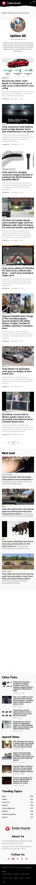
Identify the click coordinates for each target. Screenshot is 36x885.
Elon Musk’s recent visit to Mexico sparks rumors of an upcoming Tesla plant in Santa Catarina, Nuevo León (17, 418)
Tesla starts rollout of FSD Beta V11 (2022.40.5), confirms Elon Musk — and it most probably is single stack (18, 272)
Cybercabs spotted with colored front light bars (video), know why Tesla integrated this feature (18, 511)
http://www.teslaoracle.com (18, 39)
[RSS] (26, 858)
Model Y (5, 366)
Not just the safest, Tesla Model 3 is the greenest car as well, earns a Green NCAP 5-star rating (18, 84)
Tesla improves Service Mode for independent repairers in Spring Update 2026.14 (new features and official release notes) (23, 725)
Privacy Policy (28, 867)
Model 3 (5, 78)
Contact (4, 871)
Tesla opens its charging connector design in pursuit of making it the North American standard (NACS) (17, 176)
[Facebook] (17, 858)
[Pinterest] (22, 858)
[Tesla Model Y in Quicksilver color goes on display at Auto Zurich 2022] (18, 356)
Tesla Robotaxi (7, 474)
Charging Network (9, 169)
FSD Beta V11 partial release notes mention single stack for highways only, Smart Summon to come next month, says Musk (18, 224)
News (4, 124)
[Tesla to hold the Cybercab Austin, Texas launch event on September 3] (18, 465)
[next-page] (22, 443)
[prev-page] (3, 443)
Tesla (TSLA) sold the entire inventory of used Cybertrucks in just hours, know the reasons (22, 712)
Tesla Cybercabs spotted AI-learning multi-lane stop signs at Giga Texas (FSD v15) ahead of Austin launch (17, 576)
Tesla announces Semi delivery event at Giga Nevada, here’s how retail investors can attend (18, 129)
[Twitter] (8, 858)
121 (18, 443)
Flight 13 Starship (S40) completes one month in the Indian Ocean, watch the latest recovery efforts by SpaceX (23, 756)
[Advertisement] (18, 615)
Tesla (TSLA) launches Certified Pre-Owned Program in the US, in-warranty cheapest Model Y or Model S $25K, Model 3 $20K (23, 686)
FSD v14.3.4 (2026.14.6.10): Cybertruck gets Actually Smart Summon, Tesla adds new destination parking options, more (23, 700)
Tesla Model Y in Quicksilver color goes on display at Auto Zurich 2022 (17, 371)
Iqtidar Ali (5, 99)
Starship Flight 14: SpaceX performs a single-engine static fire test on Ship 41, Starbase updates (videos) (23, 768)
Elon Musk (6, 411)
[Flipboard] (13, 858)
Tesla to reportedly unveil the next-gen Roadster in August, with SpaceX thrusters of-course (22, 780)
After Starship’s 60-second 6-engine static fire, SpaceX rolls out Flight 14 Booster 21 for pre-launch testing (23, 744)
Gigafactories (7, 571)
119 (8, 443)
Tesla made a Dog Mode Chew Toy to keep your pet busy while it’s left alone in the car (17, 543)
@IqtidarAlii (18, 51)
